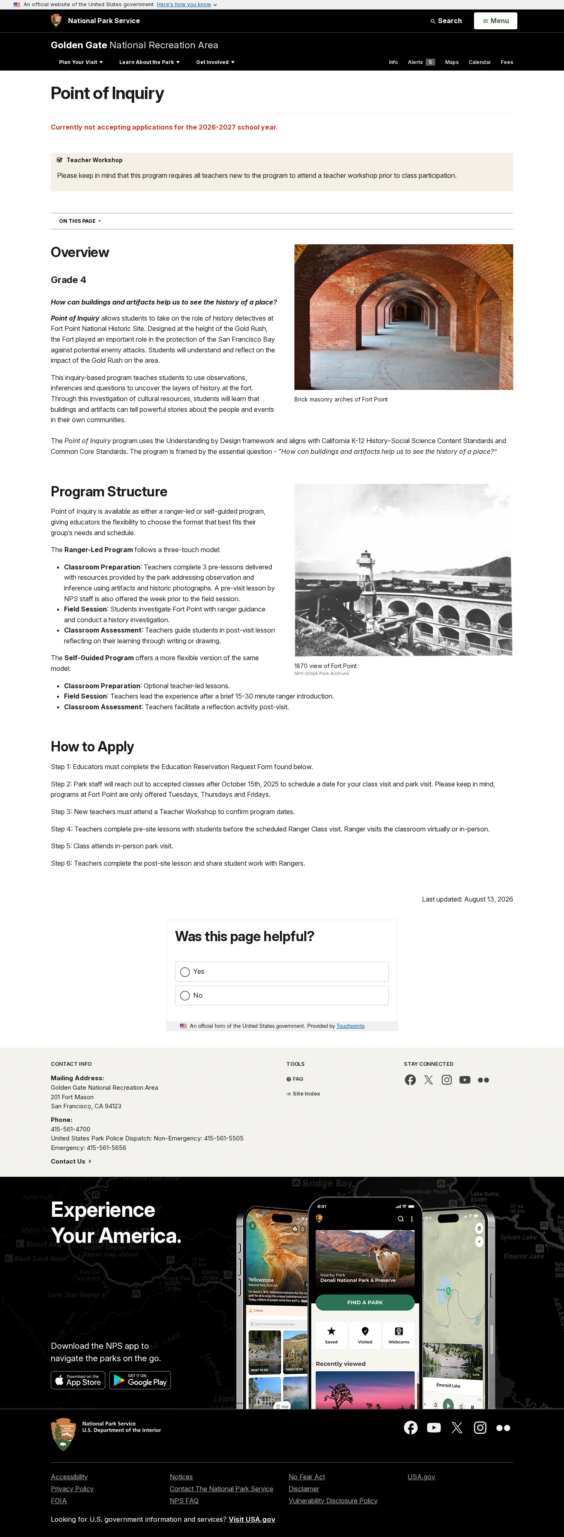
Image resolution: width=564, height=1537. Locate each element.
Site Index (305, 1093)
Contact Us (69, 1161)
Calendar (480, 62)
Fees (507, 62)
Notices (181, 1477)
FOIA (59, 1501)
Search (449, 21)
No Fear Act (307, 1477)
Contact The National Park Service (221, 1489)
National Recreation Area (134, 44)
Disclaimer (304, 1489)
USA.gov (421, 1477)
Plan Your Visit (78, 62)
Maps (452, 62)
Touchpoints (351, 1025)
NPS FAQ (184, 1501)
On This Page (94, 220)
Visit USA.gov (252, 1519)
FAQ (297, 1078)
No (198, 995)
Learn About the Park (146, 62)
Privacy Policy (72, 1489)
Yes (198, 971)
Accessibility (69, 1477)
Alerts (420, 62)
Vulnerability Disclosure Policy (333, 1501)
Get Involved (212, 62)
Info (393, 62)
